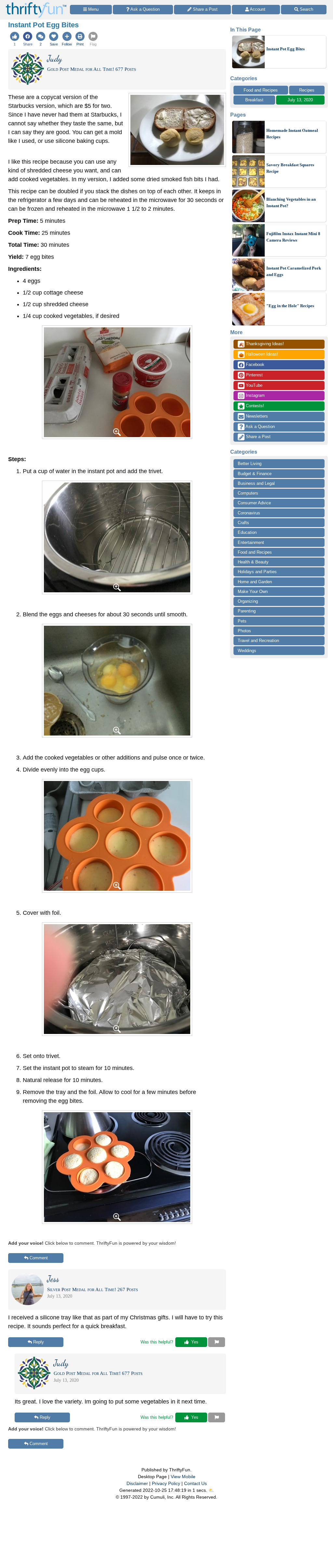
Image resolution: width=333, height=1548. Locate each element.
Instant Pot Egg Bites (285, 48)
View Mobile (183, 1476)
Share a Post (258, 436)
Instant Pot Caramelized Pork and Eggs (293, 271)
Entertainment (251, 542)
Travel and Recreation (258, 640)
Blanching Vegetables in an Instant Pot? (291, 202)
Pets (242, 621)
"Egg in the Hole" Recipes (290, 305)
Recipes (306, 90)
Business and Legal (256, 483)
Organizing (248, 601)
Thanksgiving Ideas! (261, 344)
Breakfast (254, 99)
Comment (39, 1257)
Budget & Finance (255, 473)
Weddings (247, 650)
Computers (248, 493)
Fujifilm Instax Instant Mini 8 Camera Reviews (293, 237)
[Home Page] (36, 3)
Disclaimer (137, 1483)
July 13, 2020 (300, 99)
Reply (38, 1342)
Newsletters (256, 416)
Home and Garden (255, 581)
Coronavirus (249, 512)
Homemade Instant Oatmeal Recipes (292, 133)
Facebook (254, 364)
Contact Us (195, 1483)
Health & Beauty (253, 562)
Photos (244, 630)
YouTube (253, 385)
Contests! (254, 405)
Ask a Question (260, 426)
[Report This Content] (216, 1342)
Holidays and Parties (257, 571)
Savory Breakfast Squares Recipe (290, 168)
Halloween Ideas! (258, 355)
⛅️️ (211, 1490)
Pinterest (254, 374)
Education (247, 532)
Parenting (247, 611)
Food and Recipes (261, 90)
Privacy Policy (166, 1483)
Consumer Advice (254, 502)
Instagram (255, 395)
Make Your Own (253, 591)
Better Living (249, 463)
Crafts (243, 522)
